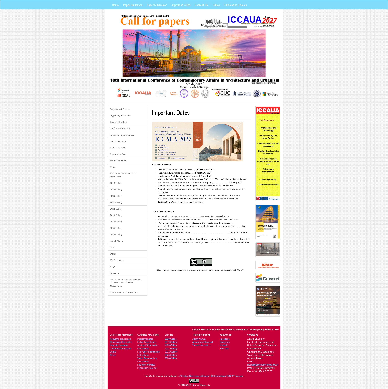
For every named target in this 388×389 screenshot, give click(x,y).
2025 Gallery (116, 227)
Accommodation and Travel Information (123, 175)
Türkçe (216, 4)
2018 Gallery (116, 182)
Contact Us (201, 4)
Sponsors (114, 272)
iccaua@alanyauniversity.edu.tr (262, 364)
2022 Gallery (116, 208)
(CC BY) (240, 269)
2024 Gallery (116, 221)
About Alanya (116, 240)
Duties (113, 253)
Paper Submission (157, 4)
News (112, 247)
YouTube (224, 348)
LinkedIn (224, 345)
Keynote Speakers (118, 121)
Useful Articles (117, 260)
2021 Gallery (116, 202)
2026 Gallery (116, 234)
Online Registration (146, 342)
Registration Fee (117, 154)
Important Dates (181, 4)
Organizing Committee (121, 115)
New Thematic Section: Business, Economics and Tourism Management (126, 282)
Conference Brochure (120, 128)
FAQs (112, 266)
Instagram (225, 342)
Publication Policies (235, 4)
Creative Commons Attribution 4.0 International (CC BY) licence (211, 376)
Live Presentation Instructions (124, 292)
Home (115, 4)
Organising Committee (121, 342)
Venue (113, 166)
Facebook (225, 339)
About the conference (120, 339)
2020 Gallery (116, 195)
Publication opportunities (122, 134)
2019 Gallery (116, 189)
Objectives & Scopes (120, 109)
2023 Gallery (116, 215)
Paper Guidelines (132, 4)
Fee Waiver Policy (118, 160)
